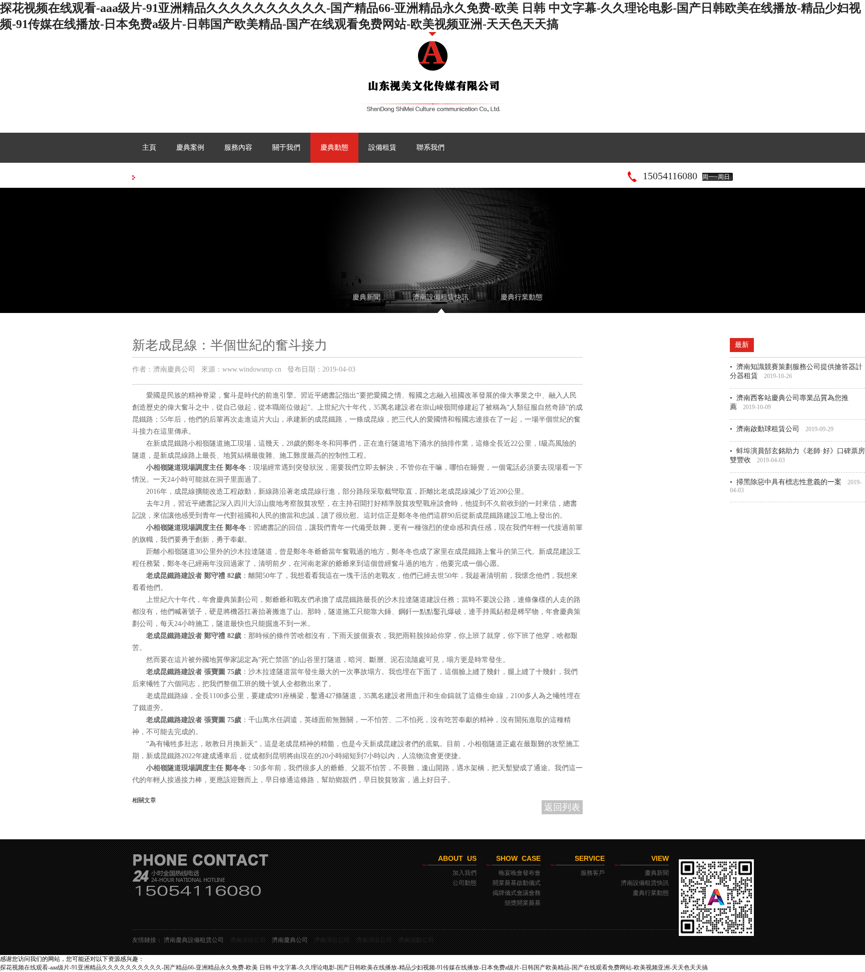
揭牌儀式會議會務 (517, 892)
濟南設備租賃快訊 (440, 297)
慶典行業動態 (522, 297)
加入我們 (465, 872)
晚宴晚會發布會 (520, 872)
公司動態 (465, 882)
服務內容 (238, 147)
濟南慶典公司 (290, 939)
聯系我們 (430, 147)
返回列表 (562, 807)
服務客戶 (593, 872)
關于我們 (286, 147)
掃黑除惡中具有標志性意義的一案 (788, 482)
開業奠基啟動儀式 (517, 882)
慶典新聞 (366, 297)
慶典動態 (334, 147)
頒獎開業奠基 (523, 902)
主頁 (149, 147)
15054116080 (670, 175)
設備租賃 (382, 147)
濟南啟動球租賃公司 (767, 429)
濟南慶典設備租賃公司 (194, 939)
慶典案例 (190, 147)
